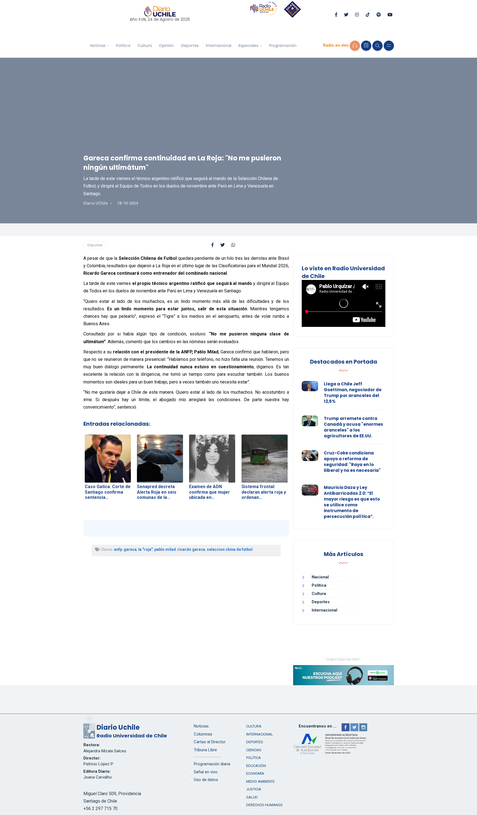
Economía (255, 773)
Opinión (166, 45)
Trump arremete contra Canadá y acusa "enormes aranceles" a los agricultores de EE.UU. (353, 427)
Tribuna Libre (205, 749)
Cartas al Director (210, 741)
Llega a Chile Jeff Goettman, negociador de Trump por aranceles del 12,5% (352, 392)
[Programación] (366, 46)
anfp (118, 549)
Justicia (253, 789)
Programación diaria (212, 763)
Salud (252, 797)
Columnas (203, 734)
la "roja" (145, 549)
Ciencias (253, 750)
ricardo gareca (191, 549)
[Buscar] (377, 46)
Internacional (218, 45)
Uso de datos (206, 779)
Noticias (97, 45)
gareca (130, 549)
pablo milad (165, 549)
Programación (282, 45)
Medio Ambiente (260, 781)
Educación (256, 766)
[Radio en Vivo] (355, 46)
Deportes (190, 45)
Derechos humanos (264, 805)
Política (123, 45)
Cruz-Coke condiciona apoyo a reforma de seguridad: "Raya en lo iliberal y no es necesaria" (352, 461)
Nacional (320, 577)
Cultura (144, 45)
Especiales (248, 45)
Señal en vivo (206, 771)
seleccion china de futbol (230, 549)
